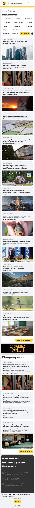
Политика (18, 19)
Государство (7, 19)
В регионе (6, 33)
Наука (5, 26)
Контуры (15, 33)
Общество (6, 22)
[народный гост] (17, 348)
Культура (29, 26)
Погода (29, 30)
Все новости (25, 33)
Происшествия (18, 22)
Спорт (5, 30)
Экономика (28, 19)
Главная (5, 11)
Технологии (16, 26)
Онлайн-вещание (16, 3)
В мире (29, 22)
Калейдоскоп (17, 30)
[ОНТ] (4, 3)
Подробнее (17, 499)
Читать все (25, 451)
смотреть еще (23, 340)
